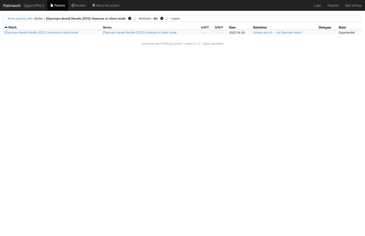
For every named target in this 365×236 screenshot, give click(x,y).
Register (333, 5)
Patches (59, 5)
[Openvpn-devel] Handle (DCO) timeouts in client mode (41, 32)
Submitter (260, 27)
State (342, 27)
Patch (12, 27)
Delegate (325, 27)
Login (317, 5)
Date (232, 27)
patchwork (148, 43)
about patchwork (213, 43)
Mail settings (353, 5)
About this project (107, 5)
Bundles (80, 5)
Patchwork (12, 5)
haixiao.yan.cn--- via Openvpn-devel (277, 32)
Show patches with (20, 18)
